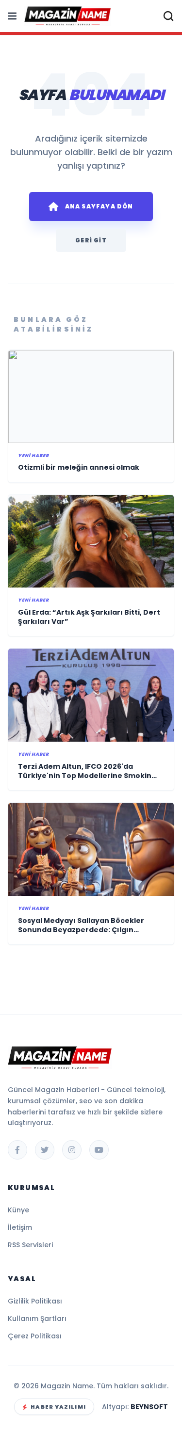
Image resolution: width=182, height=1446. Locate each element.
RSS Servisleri (30, 1245)
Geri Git (91, 240)
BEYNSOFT (149, 1407)
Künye (18, 1210)
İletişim (20, 1227)
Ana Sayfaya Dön (99, 206)
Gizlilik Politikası (35, 1301)
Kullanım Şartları (37, 1318)
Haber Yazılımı (58, 1407)
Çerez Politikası (35, 1336)
